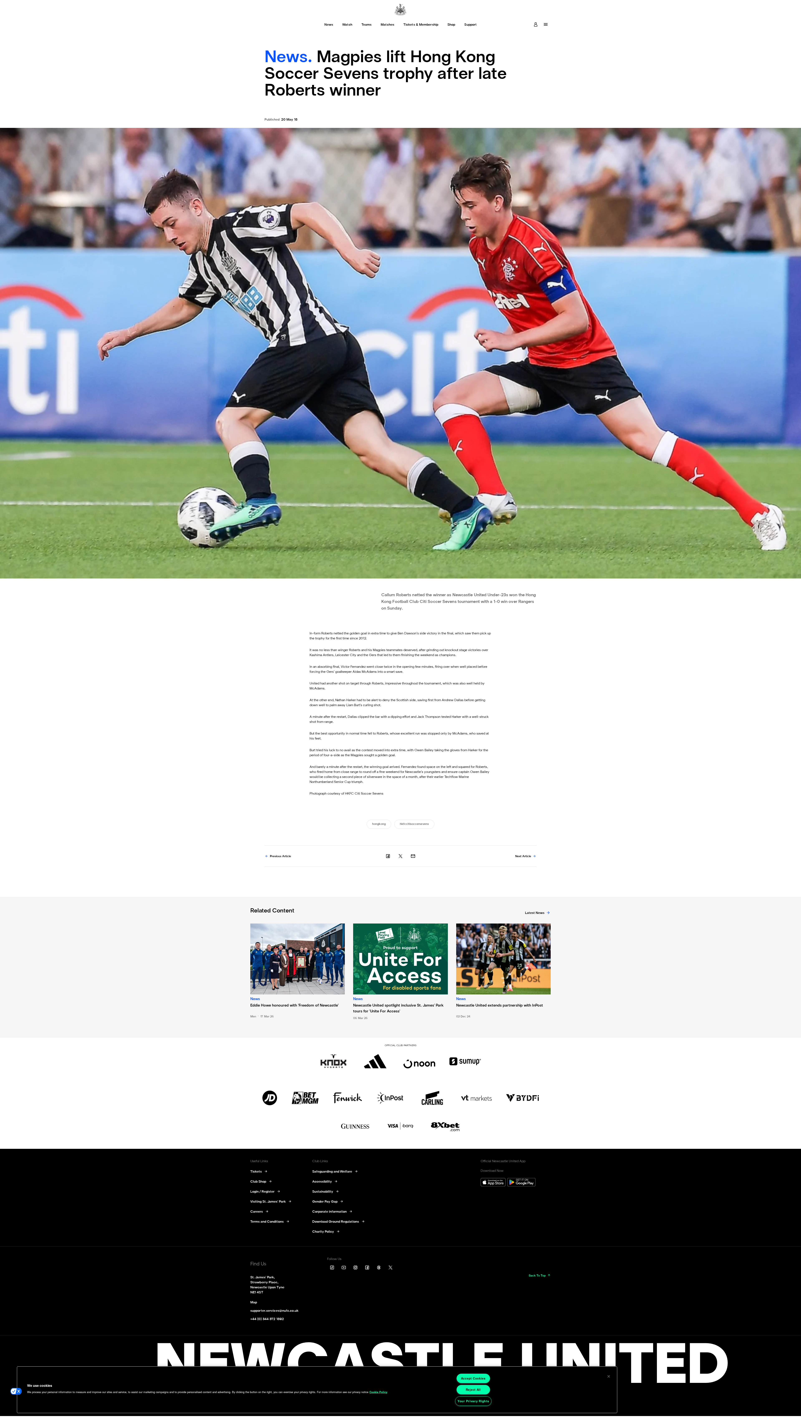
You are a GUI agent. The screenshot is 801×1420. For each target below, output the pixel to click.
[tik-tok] (332, 1268)
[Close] (608, 1376)
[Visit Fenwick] (348, 1098)
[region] (317, 1389)
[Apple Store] (493, 1182)
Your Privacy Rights (473, 1401)
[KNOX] (333, 1061)
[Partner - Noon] (419, 1061)
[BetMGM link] (305, 1098)
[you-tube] (344, 1268)
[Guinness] (355, 1126)
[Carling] (432, 1098)
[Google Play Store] (521, 1182)
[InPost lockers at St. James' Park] (390, 1098)
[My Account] (536, 24)
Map (253, 1302)
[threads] (379, 1268)
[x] (400, 856)
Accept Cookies (473, 1378)
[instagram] (355, 1268)
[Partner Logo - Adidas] (375, 1061)
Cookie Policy (378, 1392)
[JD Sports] (270, 1098)
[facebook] (388, 856)
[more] (546, 24)
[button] (16, 1391)
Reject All (473, 1389)
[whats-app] (413, 856)
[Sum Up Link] (465, 1061)
